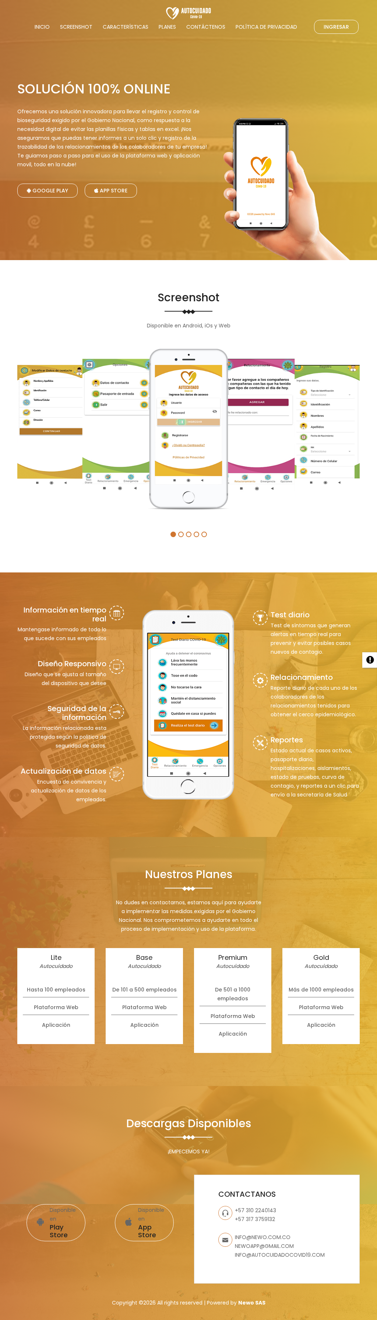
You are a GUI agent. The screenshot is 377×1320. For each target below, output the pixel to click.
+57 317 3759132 (255, 1219)
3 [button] (188, 534)
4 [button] (196, 534)
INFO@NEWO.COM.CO (262, 1237)
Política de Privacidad (266, 27)
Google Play (49, 190)
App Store (112, 190)
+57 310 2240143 (255, 1210)
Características (125, 27)
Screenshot (76, 27)
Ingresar (336, 27)
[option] (54, 426)
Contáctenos (205, 27)
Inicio (42, 27)
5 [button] (204, 534)
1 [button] (173, 534)
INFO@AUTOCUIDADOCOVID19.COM (280, 1255)
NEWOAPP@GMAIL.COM (264, 1246)
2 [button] (181, 534)
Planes (167, 27)
